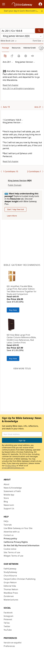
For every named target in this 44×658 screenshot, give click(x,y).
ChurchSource (10, 575)
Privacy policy (10, 538)
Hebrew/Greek (29, 47)
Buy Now (13, 310)
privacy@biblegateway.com (13, 468)
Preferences (9, 646)
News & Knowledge (13, 487)
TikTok (7, 623)
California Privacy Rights (16, 542)
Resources (16, 47)
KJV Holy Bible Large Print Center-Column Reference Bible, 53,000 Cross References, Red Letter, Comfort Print (21, 339)
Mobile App (9, 494)
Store (6, 498)
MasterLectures (11, 599)
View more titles (22, 368)
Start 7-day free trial (15, 209)
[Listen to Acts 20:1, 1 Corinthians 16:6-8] (32, 56)
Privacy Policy (10, 465)
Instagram (8, 616)
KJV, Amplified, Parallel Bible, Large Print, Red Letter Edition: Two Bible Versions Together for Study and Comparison (21, 290)
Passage (5, 47)
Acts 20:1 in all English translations (18, 88)
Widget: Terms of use (13, 555)
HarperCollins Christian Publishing (19, 579)
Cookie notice (10, 549)
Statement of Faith (12, 491)
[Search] (39, 30)
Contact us (9, 535)
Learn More (12, 215)
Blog (6, 501)
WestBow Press (11, 592)
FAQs (6, 521)
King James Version (17, 180)
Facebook (8, 612)
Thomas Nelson (11, 589)
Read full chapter (10, 85)
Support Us (9, 508)
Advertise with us (12, 531)
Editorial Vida (10, 586)
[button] (40, 4)
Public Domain (14, 185)
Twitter (7, 626)
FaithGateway (10, 568)
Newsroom (9, 505)
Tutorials (8, 524)
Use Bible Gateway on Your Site (18, 528)
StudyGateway (10, 572)
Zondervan (9, 596)
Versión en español (12, 642)
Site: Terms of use (12, 552)
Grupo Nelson (10, 582)
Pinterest (8, 619)
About (6, 484)
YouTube (8, 629)
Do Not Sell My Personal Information (21, 545)
